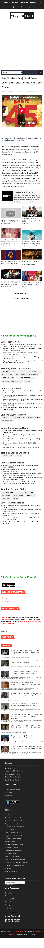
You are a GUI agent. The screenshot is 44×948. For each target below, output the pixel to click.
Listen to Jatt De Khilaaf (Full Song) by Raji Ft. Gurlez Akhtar (31, 284)
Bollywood (31, 91)
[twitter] (25, 7)
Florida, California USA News (14, 833)
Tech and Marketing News (13, 850)
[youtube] (13, 7)
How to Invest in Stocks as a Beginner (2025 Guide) (19, 435)
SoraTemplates (18, 931)
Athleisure (30, 495)
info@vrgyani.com (10, 908)
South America (21, 374)
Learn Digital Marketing (12, 789)
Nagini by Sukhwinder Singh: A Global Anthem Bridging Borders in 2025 (10, 221)
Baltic (27, 381)
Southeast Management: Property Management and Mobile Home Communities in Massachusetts (22, 474)
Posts (5, 598)
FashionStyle (7, 492)
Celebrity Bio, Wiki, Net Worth (14, 827)
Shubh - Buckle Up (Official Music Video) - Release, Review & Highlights (30, 263)
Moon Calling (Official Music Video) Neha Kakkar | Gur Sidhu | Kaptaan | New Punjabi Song (10, 242)
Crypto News (7, 421)
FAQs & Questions (11, 871)
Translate (20, 884)
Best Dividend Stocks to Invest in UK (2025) (17, 447)
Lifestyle (29, 492)
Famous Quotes (10, 830)
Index (18, 455)
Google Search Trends (12, 780)
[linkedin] (29, 7)
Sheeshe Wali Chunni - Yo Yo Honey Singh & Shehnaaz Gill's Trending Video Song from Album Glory (10, 283)
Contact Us (8, 893)
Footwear (6, 495)
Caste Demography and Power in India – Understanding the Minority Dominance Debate (25, 652)
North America (8, 378)
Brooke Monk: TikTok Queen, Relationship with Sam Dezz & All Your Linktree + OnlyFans (26, 716)
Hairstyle (6, 499)
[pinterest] (21, 7)
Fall (12, 455)
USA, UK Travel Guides (12, 856)
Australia (6, 371)
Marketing (8, 868)
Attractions (7, 374)
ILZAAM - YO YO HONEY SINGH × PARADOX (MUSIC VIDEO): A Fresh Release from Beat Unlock (31, 221)
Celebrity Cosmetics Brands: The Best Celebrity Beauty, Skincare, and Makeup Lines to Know (21, 482)
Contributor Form (10, 768)
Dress (15, 499)
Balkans (5, 381)
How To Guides (10, 841)
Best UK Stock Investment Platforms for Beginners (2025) (21, 439)
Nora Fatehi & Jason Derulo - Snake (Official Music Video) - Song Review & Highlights (31, 243)
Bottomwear (18, 495)
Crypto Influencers (31, 417)
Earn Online (8, 795)
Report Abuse (10, 912)
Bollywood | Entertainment (13, 821)
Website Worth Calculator (13, 777)
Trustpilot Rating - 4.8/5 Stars (26, 934)
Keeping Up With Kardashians (14, 865)
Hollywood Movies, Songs (13, 838)
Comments (7, 601)
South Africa (16, 381)
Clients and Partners (11, 896)
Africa (21, 371)
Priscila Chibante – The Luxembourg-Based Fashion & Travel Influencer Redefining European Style (22, 345)
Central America (34, 371)
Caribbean (33, 374)
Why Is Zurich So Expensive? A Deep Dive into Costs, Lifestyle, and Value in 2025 (20, 353)
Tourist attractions (25, 378)
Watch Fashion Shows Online (14, 818)
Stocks (5, 455)
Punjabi (37, 91)
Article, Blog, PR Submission (14, 771)
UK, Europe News (10, 853)
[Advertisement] (22, 44)
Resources (8, 792)
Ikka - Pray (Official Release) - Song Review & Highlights (11, 262)
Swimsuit (19, 492)
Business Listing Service (12, 774)
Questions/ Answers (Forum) (14, 844)
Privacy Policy (9, 902)
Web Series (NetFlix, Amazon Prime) (16, 862)
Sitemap (7, 905)
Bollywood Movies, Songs (13, 824)
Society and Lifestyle (11, 847)
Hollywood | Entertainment (13, 836)
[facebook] (17, 7)
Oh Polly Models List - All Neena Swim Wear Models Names (22, 522)
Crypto (5, 417)
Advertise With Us (10, 899)
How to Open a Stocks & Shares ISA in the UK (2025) (20, 443)
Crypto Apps (16, 417)
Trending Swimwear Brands (14, 815)
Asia (14, 371)
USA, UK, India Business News (15, 859)
